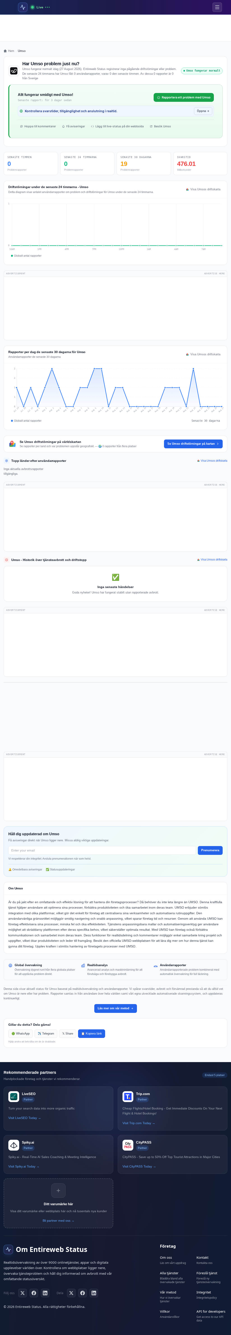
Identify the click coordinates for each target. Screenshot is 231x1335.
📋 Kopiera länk (91, 1033)
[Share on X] (71, 1293)
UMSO (193, 902)
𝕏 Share (67, 1033)
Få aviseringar (75, 126)
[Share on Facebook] (82, 1293)
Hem (11, 51)
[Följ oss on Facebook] (34, 1293)
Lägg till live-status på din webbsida (119, 126)
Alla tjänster (169, 1273)
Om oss (166, 1257)
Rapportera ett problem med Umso (186, 97)
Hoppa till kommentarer (40, 126)
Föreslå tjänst (206, 1273)
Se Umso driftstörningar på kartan (191, 443)
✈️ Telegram (46, 1033)
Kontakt (202, 1257)
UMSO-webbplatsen (136, 940)
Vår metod (168, 1292)
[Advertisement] (115, 28)
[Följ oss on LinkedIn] (45, 1293)
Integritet (203, 1292)
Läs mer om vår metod (113, 1008)
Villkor (165, 1311)
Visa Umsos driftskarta (205, 189)
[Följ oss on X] (22, 1293)
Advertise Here (214, 273)
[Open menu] (217, 7)
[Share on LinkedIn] (94, 1293)
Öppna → (203, 111)
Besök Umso (162, 126)
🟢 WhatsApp (21, 1033)
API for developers (210, 1311)
